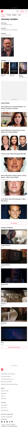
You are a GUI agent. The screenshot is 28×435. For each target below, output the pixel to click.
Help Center (4, 398)
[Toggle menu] (26, 11)
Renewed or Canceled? (6, 381)
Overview (3, 14)
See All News (14, 223)
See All (8, 60)
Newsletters (3, 393)
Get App (22, 11)
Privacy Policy (4, 405)
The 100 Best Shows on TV (7, 379)
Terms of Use (4, 407)
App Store (3, 416)
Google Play (9, 416)
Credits (19, 14)
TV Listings (8, 14)
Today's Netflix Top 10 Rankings (8, 374)
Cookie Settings (4, 410)
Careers (3, 396)
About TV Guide (4, 390)
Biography (14, 14)
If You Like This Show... (6, 376)
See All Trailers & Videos (14, 347)
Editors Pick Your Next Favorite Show (9, 384)
